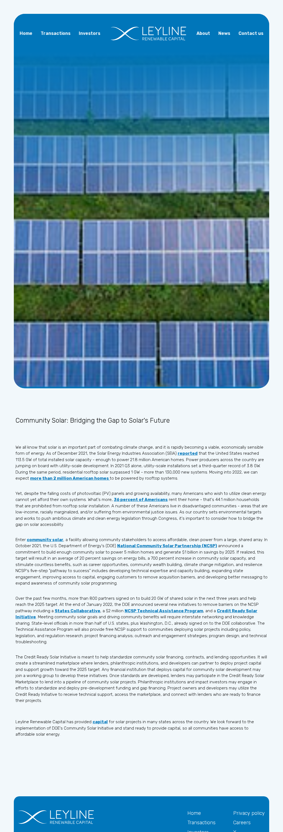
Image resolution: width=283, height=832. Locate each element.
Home (194, 813)
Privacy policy (249, 813)
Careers (242, 823)
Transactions (201, 823)
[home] (148, 33)
